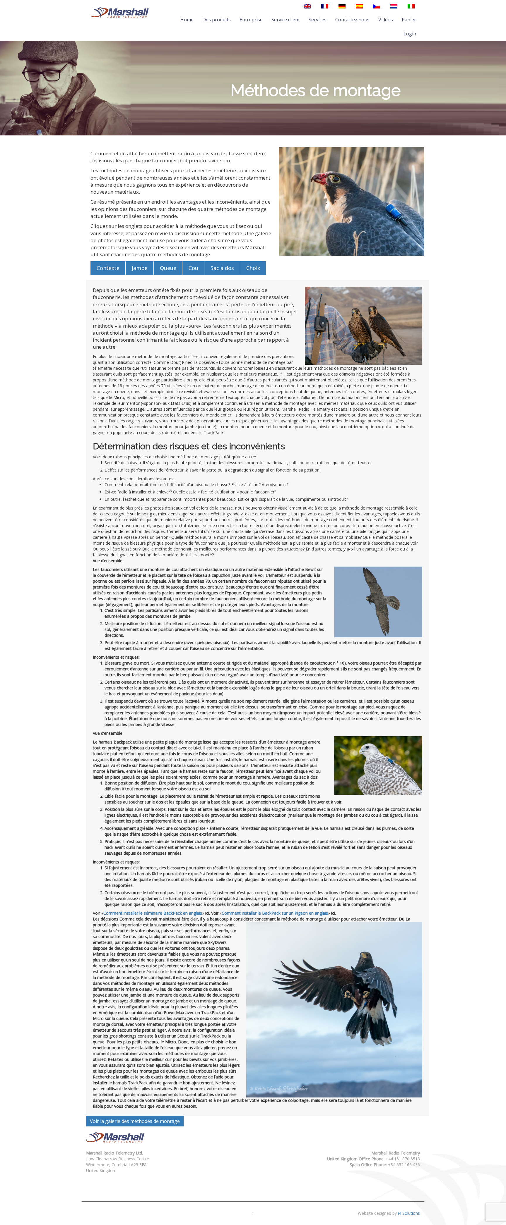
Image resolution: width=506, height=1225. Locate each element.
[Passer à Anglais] (307, 6)
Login (410, 33)
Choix (253, 267)
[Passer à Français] (324, 6)
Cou (193, 267)
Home (187, 19)
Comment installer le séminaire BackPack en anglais (152, 913)
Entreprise (251, 19)
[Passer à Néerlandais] (393, 6)
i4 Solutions (409, 1213)
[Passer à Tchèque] (376, 6)
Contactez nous (352, 19)
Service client (285, 19)
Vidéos (385, 19)
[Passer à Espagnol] (359, 6)
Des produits (216, 19)
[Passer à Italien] (411, 6)
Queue (168, 267)
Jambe (140, 267)
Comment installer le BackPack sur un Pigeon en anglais (275, 913)
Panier (409, 19)
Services (317, 19)
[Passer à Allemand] (342, 6)
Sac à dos (222, 267)
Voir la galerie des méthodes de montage (135, 1121)
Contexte (108, 267)
